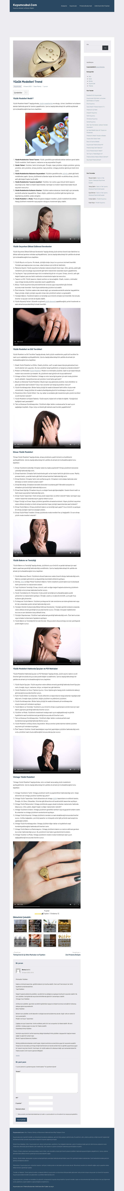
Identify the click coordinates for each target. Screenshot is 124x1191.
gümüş (65, 173)
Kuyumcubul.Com (25, 5)
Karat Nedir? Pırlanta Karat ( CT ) (96, 106)
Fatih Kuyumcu (91, 116)
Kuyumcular (73, 6)
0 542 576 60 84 (100, 67)
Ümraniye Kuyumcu (92, 119)
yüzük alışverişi (50, 301)
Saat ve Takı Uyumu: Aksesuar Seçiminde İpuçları (97, 180)
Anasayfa (64, 6)
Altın (22, 582)
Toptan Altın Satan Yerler (93, 138)
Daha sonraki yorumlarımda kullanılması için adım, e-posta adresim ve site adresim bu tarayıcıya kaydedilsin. (48, 1114)
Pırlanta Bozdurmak (86, 6)
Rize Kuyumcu (91, 103)
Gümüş (91, 81)
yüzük (55, 798)
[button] (25, 92)
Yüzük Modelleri (35, 371)
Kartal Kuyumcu (91, 122)
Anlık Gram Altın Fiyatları (102, 6)
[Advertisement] (62, 24)
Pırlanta (91, 86)
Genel (90, 79)
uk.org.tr (51, 1186)
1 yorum (45, 86)
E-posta (19, 1103)
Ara (88, 44)
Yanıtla (17, 1055)
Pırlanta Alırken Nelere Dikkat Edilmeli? (97, 156)
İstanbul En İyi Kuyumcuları (94, 95)
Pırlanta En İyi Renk (92, 109)
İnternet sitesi (20, 1109)
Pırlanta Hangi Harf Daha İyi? (94, 147)
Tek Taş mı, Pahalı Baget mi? (95, 153)
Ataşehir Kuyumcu (92, 112)
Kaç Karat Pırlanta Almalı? (94, 160)
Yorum (18, 1071)
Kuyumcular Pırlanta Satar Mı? (95, 144)
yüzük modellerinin (46, 103)
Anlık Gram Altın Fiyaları (41, 1186)
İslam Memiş (37, 86)
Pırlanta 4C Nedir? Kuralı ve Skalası (96, 135)
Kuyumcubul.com (18, 1186)
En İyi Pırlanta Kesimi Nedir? (94, 150)
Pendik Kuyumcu (101, 199)
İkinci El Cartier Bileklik (93, 141)
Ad (17, 1097)
